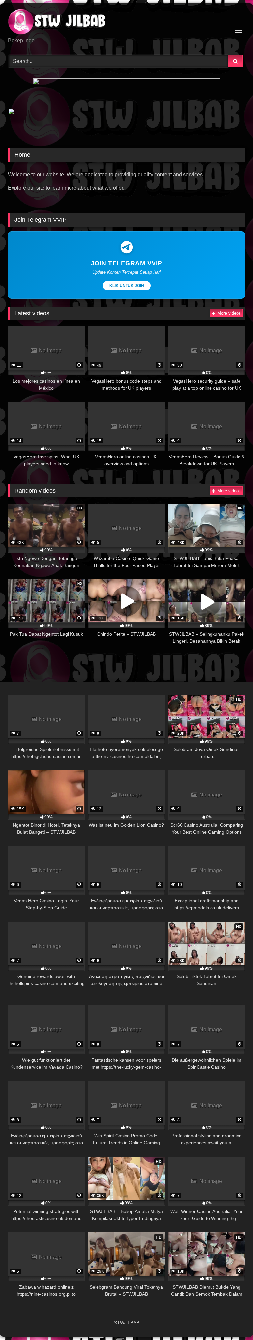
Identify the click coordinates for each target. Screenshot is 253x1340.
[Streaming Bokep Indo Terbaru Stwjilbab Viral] (126, 23)
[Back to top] (232, 1320)
